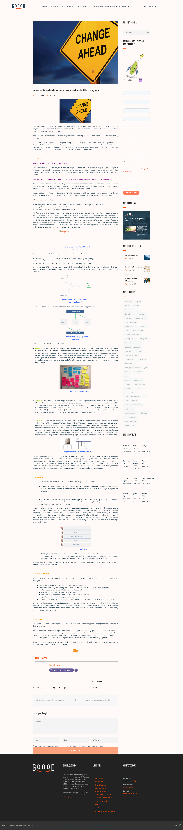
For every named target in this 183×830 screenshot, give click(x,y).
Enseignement (130, 339)
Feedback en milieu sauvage (105, 811)
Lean (126, 376)
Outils (139, 388)
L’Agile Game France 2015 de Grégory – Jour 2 (98, 700)
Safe (126, 401)
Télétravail (144, 413)
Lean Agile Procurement (133, 380)
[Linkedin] (180, 825)
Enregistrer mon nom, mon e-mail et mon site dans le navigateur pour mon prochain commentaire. (70, 746)
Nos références (84, 6)
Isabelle (126, 446)
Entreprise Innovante (132, 343)
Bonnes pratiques (131, 310)
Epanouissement (131, 355)
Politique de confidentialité (86, 825)
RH (144, 397)
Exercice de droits (103, 825)
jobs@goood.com (129, 787)
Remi (144, 461)
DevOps (143, 326)
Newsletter (129, 388)
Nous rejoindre (111, 6)
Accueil (45, 6)
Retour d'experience (132, 397)
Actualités (128, 302)
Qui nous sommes (104, 794)
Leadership (139, 372)
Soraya (144, 446)
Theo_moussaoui (148, 478)
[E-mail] (76, 670)
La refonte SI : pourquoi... (134, 267)
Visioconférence (130, 421)
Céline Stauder (68, 797)
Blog (138, 6)
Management (140, 384)
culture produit (140, 318)
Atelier (136, 306)
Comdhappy (54, 665)
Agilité (138, 302)
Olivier (125, 493)
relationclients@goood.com (133, 781)
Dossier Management (132, 335)
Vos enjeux (71, 6)
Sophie (125, 478)
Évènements (98, 6)
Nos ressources (100, 788)
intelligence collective (132, 368)
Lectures (128, 384)
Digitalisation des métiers (134, 330)
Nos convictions (57, 6)
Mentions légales (69, 825)
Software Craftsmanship (133, 405)
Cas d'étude (129, 314)
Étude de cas (129, 425)
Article (127, 306)
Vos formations (100, 808)
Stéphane (126, 461)
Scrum (134, 401)
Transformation (130, 413)
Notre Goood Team (104, 798)
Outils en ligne (130, 392)
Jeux (146, 368)
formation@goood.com (131, 793)
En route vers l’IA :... (132, 255)
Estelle (135, 478)
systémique (129, 409)
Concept (128, 318)
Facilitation (142, 359)
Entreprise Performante (133, 351)
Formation (128, 364)
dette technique (130, 326)
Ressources (127, 6)
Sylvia (135, 493)
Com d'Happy (38, 825)
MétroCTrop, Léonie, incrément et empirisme (52, 700)
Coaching (141, 314)
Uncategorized (130, 417)
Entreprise (143, 339)
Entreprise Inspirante (132, 347)
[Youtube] (176, 825)
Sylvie (135, 446)
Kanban (127, 372)
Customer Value (130, 322)
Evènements (129, 359)
